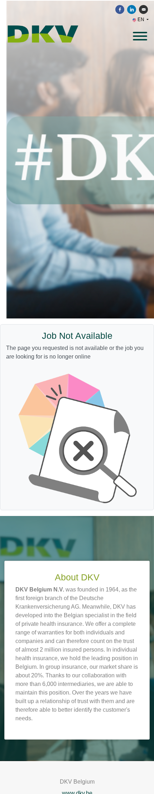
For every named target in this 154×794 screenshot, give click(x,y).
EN (140, 19)
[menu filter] (77, 0)
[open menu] (140, 34)
